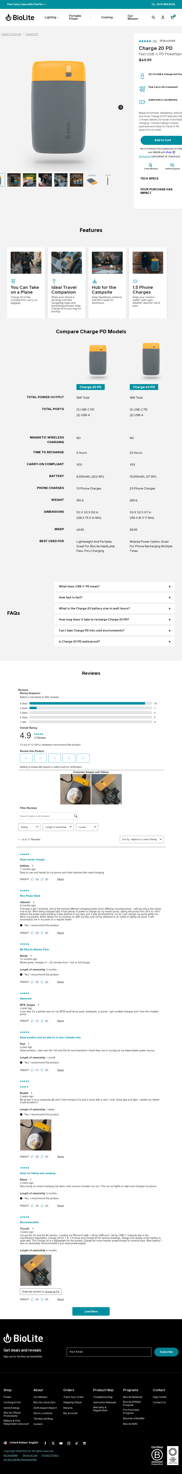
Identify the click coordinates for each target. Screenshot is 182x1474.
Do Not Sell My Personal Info (20, 1459)
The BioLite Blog (43, 1419)
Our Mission (40, 1397)
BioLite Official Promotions (12, 1414)
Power (7, 1397)
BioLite (27, 1451)
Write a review (167, 40)
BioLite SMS (130, 1424)
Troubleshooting (103, 1397)
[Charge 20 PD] (97, 359)
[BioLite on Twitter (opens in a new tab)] (53, 1443)
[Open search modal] (153, 17)
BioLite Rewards (132, 1397)
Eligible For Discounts (11, 34)
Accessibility (11, 1455)
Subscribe (166, 1352)
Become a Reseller (134, 1418)
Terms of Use (30, 1455)
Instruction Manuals (104, 1402)
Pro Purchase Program (131, 1411)
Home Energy (12, 1408)
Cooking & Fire (12, 1402)
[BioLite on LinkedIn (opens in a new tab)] (84, 1443)
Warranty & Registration (100, 1409)
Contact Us (159, 1402)
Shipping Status (72, 1402)
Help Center (160, 1397)
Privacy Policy (50, 1455)
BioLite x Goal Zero (44, 1402)
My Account (70, 1413)
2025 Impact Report (45, 1408)
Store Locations (42, 1413)
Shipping (144, 156)
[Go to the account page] (163, 17)
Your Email (76, 1351)
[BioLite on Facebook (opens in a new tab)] (45, 1443)
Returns (68, 1408)
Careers (38, 1424)
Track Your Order (73, 1397)
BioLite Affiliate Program (132, 1403)
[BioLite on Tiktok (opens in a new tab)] (76, 1443)
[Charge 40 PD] (151, 359)
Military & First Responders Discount (16, 1422)
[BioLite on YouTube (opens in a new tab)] (61, 1443)
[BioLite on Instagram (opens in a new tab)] (69, 1443)
